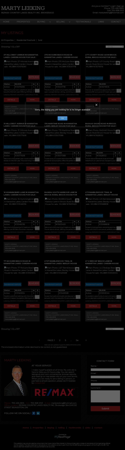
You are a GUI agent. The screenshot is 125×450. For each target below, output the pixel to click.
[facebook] (34, 413)
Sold (40, 40)
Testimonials (83, 22)
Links (101, 22)
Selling (60, 22)
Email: (94, 373)
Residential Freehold (26, 40)
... (71, 340)
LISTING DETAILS (11, 100)
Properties (23, 22)
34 (77, 340)
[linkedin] (38, 413)
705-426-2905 (10, 111)
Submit (105, 408)
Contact (116, 22)
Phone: (94, 381)
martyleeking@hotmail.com (111, 13)
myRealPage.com (62, 437)
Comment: (96, 388)
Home (6, 22)
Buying (41, 22)
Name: (94, 366)
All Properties (7, 40)
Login (112, 6)
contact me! (39, 383)
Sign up (120, 6)
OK (62, 118)
